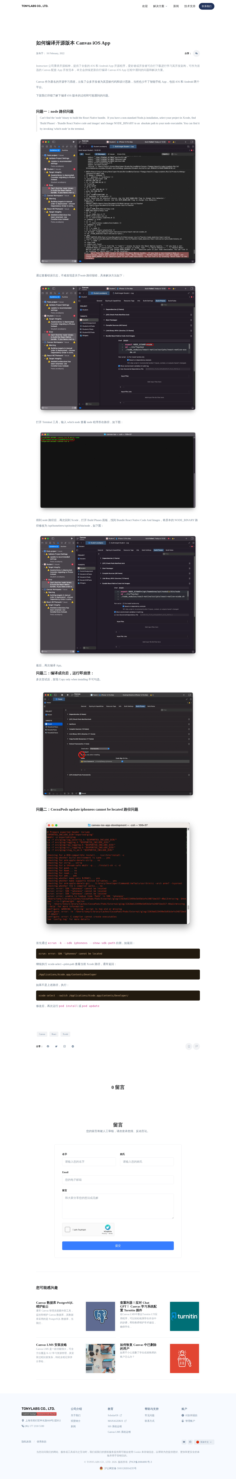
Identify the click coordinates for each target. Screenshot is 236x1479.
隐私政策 (26, 1441)
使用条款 (41, 1441)
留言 (64, 1190)
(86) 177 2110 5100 (34, 1426)
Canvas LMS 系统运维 (119, 1432)
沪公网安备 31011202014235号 (120, 1468)
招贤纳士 (76, 1421)
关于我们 (76, 1415)
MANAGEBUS (116, 1421)
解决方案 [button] (158, 6)
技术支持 (189, 6)
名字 (64, 1154)
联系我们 (206, 6)
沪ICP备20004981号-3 (140, 1462)
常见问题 (149, 1415)
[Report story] (196, 1046)
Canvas (42, 1034)
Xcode (65, 1034)
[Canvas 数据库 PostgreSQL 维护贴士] (100, 1316)
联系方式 (149, 1421)
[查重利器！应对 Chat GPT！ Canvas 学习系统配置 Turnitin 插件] (184, 1316)
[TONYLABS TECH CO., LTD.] (35, 6)
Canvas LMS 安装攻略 (51, 1344)
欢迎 (145, 6)
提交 (118, 1245)
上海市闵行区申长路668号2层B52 (43, 1420)
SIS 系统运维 (115, 1426)
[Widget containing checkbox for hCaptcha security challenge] (88, 1229)
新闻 (176, 6)
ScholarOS (113, 1415)
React (54, 1034)
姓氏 (122, 1154)
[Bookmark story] (188, 1046)
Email (65, 1172)
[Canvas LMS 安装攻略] (100, 1358)
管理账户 (190, 1421)
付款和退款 (191, 1415)
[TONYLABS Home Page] (39, 1409)
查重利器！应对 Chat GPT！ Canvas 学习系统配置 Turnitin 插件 (138, 1306)
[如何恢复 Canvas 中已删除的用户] (184, 1358)
